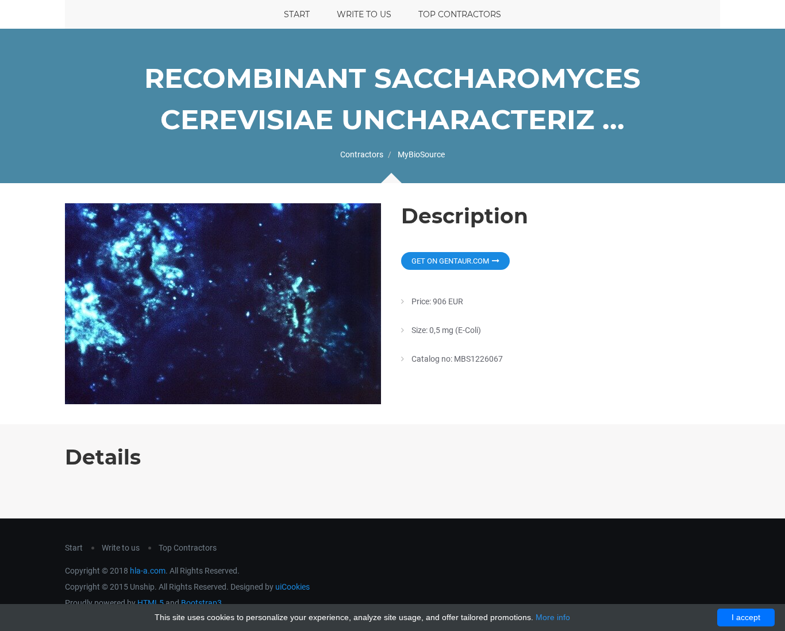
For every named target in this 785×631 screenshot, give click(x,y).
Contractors (361, 154)
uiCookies (292, 586)
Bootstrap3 (201, 602)
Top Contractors (459, 14)
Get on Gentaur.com (450, 261)
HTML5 (150, 602)
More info (553, 617)
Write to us (364, 14)
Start (297, 14)
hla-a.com (148, 570)
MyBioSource (421, 154)
